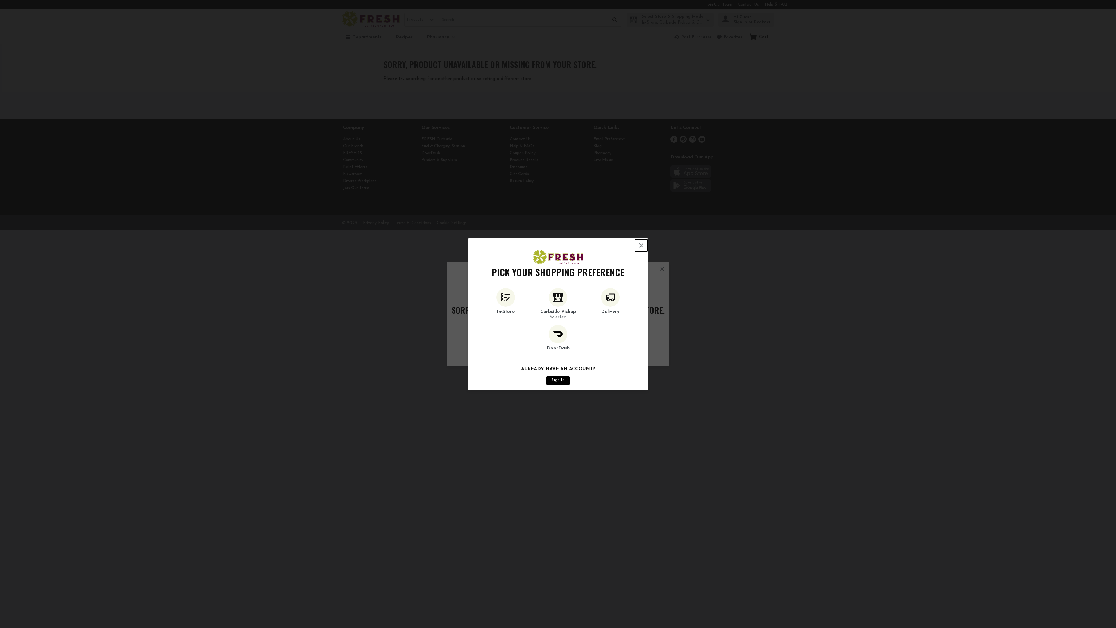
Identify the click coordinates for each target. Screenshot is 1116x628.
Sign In (558, 380)
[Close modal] (641, 245)
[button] (506, 304)
